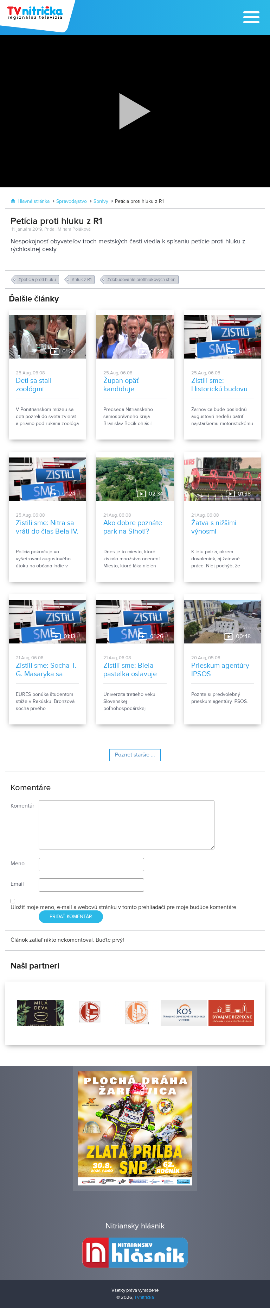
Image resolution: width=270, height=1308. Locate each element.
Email (17, 884)
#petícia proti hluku (37, 279)
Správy (101, 201)
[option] (40, 1013)
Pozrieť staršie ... (135, 755)
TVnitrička (144, 1297)
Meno (18, 863)
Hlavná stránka (34, 201)
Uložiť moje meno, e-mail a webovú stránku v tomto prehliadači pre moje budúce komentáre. (124, 907)
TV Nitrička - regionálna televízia (38, 16)
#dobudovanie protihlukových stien (141, 279)
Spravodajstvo (71, 201)
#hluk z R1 (82, 279)
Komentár (22, 806)
